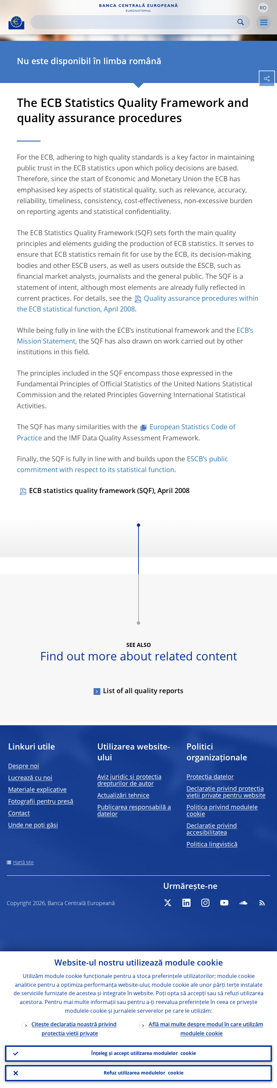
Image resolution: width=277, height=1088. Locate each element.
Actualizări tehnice (123, 796)
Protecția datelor (210, 777)
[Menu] (263, 23)
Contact (19, 814)
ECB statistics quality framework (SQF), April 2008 (109, 491)
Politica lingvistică (211, 845)
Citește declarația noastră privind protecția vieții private (74, 1029)
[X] (167, 903)
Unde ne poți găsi (33, 825)
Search (240, 22)
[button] (263, 8)
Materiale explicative (37, 790)
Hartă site (23, 862)
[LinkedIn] (186, 903)
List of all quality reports (143, 691)
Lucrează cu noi (30, 778)
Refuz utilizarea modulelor (143, 1073)
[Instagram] (205, 903)
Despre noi (23, 766)
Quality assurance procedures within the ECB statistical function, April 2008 (137, 304)
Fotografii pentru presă (40, 802)
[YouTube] (224, 903)
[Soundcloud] (243, 903)
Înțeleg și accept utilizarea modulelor (143, 1053)
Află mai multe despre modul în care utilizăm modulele (206, 1029)
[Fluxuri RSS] (262, 903)
